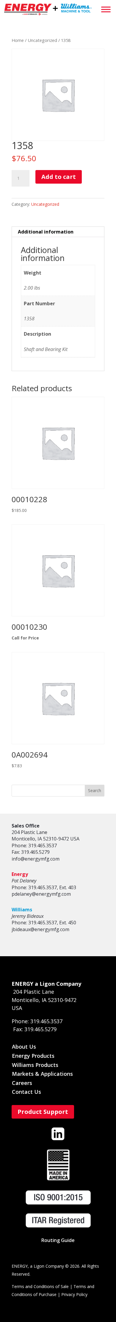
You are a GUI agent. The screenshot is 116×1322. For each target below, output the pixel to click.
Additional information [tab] (45, 232)
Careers (22, 1082)
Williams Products (35, 1064)
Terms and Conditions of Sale (40, 1286)
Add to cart (58, 177)
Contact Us (26, 1091)
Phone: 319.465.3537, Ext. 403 (44, 887)
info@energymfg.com (35, 859)
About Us (24, 1046)
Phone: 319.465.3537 (34, 845)
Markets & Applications (42, 1073)
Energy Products (33, 1055)
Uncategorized (42, 40)
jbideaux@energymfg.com (40, 929)
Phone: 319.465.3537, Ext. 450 (44, 922)
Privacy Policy (74, 1294)
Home (18, 40)
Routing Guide (58, 1240)
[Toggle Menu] (106, 9)
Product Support (43, 1112)
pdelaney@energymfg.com (41, 894)
